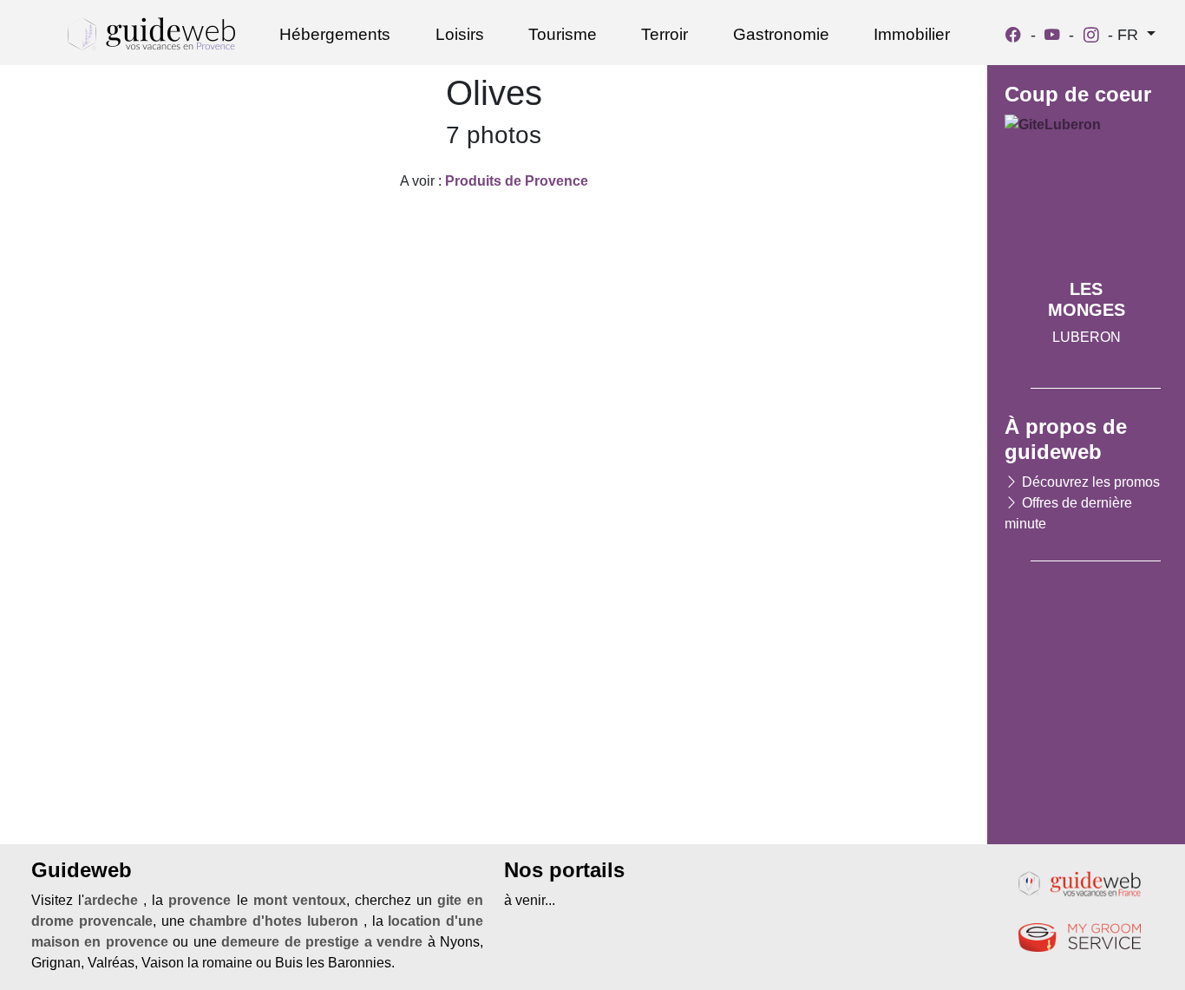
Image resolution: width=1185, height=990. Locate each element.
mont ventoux (299, 900)
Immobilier (912, 34)
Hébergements (334, 34)
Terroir (664, 34)
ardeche (111, 900)
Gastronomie (781, 34)
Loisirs (459, 34)
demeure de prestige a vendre (321, 941)
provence (199, 900)
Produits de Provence (516, 181)
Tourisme (562, 34)
